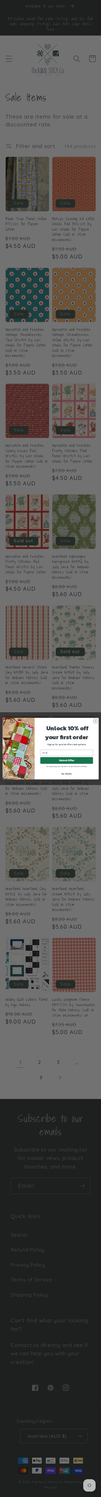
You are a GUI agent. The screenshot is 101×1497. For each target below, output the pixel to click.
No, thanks (66, 773)
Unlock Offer (66, 760)
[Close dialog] (95, 721)
